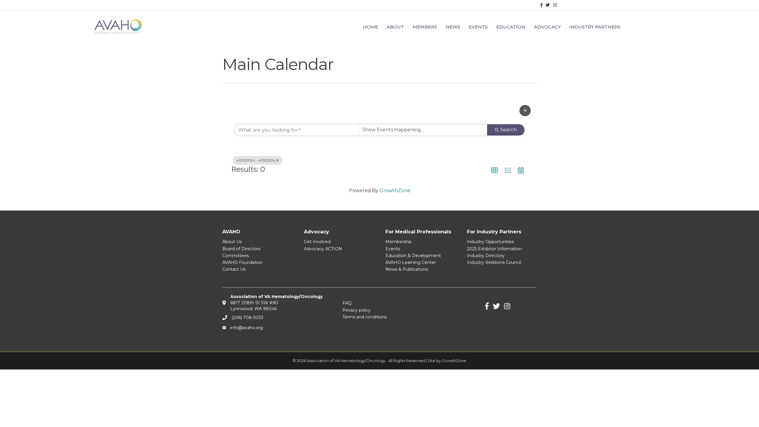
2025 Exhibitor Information (494, 248)
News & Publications (406, 269)
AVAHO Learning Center (410, 262)
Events (392, 248)
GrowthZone (395, 190)
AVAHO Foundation (242, 262)
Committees (235, 255)
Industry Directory (486, 255)
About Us (232, 241)
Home (370, 27)
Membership (398, 241)
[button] (525, 110)
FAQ (347, 303)
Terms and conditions (364, 317)
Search (508, 130)
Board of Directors (241, 248)
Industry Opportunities (490, 241)
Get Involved (317, 241)
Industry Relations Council (494, 262)
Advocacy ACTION (323, 248)
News (453, 27)
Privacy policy (356, 310)
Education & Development (413, 255)
